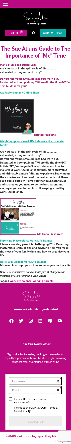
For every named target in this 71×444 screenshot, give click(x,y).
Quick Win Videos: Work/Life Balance (23, 261)
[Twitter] (21, 320)
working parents (43, 281)
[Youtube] (59, 320)
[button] (34, 33)
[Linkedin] (40, 320)
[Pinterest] (50, 320)
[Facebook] (11, 320)
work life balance (20, 281)
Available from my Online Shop (19, 92)
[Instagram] (30, 320)
